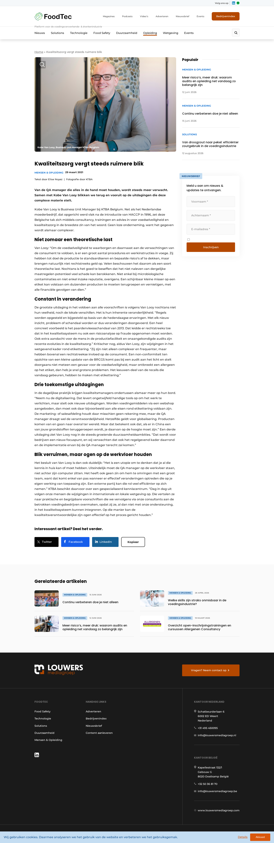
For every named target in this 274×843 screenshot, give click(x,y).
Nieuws (39, 33)
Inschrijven (211, 247)
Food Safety (101, 33)
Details (243, 837)
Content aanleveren (99, 733)
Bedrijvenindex (225, 16)
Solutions (57, 33)
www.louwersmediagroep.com (219, 810)
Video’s (144, 16)
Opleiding (150, 33)
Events (200, 16)
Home (38, 52)
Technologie (78, 33)
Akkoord (260, 837)
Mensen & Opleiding (48, 172)
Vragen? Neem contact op (208, 670)
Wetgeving (170, 33)
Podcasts (127, 16)
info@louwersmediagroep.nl (217, 735)
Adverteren (162, 16)
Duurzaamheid (126, 33)
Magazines (109, 16)
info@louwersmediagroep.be (217, 791)
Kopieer (133, 542)
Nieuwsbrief (182, 16)
